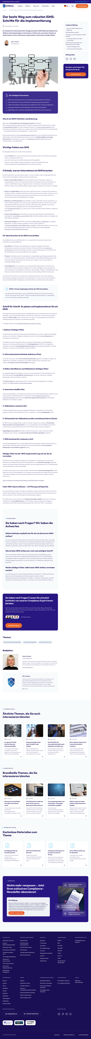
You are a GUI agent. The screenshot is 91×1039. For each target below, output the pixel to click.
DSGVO (59, 940)
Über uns (5, 980)
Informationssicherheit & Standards (12, 642)
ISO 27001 (60, 945)
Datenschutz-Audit (7, 947)
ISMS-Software (23, 940)
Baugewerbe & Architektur (46, 953)
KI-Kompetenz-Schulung (63, 980)
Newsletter (5, 988)
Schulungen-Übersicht (45, 980)
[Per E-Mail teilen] (74, 59)
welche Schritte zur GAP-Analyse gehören (21, 383)
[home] (8, 6)
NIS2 (59, 943)
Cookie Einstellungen (83, 1034)
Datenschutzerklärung (38, 909)
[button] (20, 6)
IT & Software (43, 943)
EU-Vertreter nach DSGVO (9, 950)
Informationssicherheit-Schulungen (45, 986)
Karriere (5, 983)
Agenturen (42, 940)
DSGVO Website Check (25, 997)
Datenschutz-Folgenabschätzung (7, 966)
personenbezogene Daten (27, 135)
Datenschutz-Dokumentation (6, 960)
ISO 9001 (60, 950)
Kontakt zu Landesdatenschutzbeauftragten (28, 989)
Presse (4, 985)
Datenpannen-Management (6, 971)
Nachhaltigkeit (6, 998)
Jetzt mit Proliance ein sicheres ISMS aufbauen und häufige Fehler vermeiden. (23, 480)
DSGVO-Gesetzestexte (25, 995)
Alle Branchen (43, 961)
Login (72, 6)
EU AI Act (60, 955)
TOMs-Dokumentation (8, 963)
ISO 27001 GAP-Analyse (26, 947)
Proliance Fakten (7, 1003)
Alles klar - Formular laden (16, 913)
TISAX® (41, 268)
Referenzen (5, 996)
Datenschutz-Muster (25, 983)
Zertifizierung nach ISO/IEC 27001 (23, 216)
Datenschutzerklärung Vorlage (27, 992)
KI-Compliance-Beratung (64, 983)
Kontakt (5, 990)
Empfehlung (5, 1001)
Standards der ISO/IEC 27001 (36, 139)
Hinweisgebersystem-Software (80, 941)
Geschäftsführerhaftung (13, 208)
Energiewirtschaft (44, 958)
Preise (53, 6)
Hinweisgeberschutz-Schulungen (45, 990)
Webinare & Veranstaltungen (79, 981)
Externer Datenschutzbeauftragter (9, 943)
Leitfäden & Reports (25, 985)
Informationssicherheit (44, 127)
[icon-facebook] (62, 1014)
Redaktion (5, 993)
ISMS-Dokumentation (25, 955)
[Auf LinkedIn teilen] (67, 59)
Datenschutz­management (30, 642)
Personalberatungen (45, 948)
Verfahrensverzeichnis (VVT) (8, 953)
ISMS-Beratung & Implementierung (24, 943)
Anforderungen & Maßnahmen (27, 952)
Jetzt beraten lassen (82, 6)
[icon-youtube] (70, 1014)
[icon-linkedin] (59, 1014)
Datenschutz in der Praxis (45, 642)
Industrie (42, 955)
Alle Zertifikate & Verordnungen (62, 961)
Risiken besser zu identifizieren (41, 221)
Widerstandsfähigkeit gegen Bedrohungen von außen (21, 225)
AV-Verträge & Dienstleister (9, 956)
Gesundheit (43, 945)
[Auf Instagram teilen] (70, 59)
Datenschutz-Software (8, 940)
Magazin (5, 10)
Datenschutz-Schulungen (46, 983)
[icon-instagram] (66, 1014)
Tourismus (42, 950)
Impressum (57, 1034)
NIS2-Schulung (23, 950)
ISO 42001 (60, 948)
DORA (59, 958)
